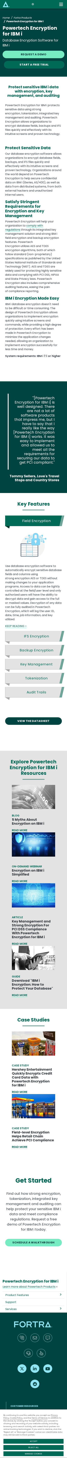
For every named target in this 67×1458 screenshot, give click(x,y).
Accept (33, 1441)
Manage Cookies (33, 1453)
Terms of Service (39, 1418)
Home (6, 17)
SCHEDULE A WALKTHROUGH (33, 1242)
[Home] (6, 4)
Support (10, 1302)
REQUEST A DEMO (33, 54)
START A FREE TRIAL (34, 65)
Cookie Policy (16, 1418)
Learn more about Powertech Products (29, 1287)
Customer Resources (24, 1406)
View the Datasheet (33, 721)
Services (11, 1309)
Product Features (17, 1295)
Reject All (33, 1447)
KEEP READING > (16, 626)
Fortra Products (23, 17)
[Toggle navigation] (61, 4)
